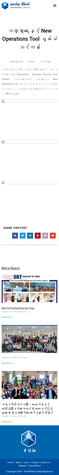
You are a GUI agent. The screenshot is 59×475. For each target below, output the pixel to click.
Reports (22, 465)
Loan (26, 462)
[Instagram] (29, 450)
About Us (45, 462)
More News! (11, 268)
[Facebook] (25, 450)
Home (10, 462)
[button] (54, 5)
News (18, 462)
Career (34, 462)
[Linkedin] (34, 450)
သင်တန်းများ (45, 61)
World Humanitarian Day (18, 308)
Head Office (34, 465)
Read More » (7, 317)
